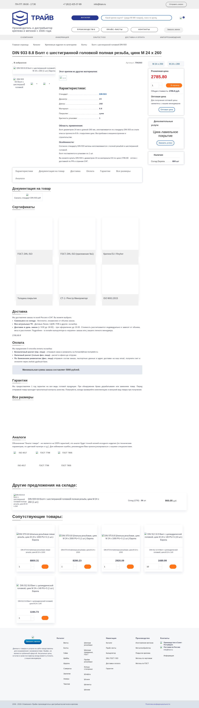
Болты (84, 45)
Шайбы (66, 658)
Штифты (87, 674)
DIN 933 (102, 94)
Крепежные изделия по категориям (60, 45)
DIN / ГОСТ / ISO (112, 658)
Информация (169, 656)
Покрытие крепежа (143, 653)
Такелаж (66, 684)
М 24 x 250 (157, 64)
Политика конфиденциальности (158, 704)
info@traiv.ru (168, 650)
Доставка (75, 171)
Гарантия (109, 669)
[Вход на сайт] (158, 4)
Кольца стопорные (88, 668)
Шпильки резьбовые (88, 644)
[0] (181, 18)
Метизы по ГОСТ (142, 663)
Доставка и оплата (113, 663)
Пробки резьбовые (88, 661)
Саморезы (67, 669)
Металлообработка (143, 648)
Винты (65, 643)
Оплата (90, 171)
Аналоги (20, 178)
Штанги (87, 679)
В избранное (20, 63)
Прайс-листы (111, 648)
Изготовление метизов (144, 643)
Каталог (36, 45)
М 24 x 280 (174, 64)
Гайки (65, 653)
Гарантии (105, 171)
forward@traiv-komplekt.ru (86, 352)
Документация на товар (51, 171)
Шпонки (87, 690)
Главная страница (20, 45)
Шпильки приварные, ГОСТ (88, 652)
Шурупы (66, 663)
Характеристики (24, 171)
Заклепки (67, 674)
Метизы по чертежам (144, 658)
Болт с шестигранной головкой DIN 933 (109, 45)
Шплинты (87, 685)
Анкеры (66, 679)
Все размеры (123, 171)
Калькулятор (111, 653)
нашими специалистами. (121, 446)
